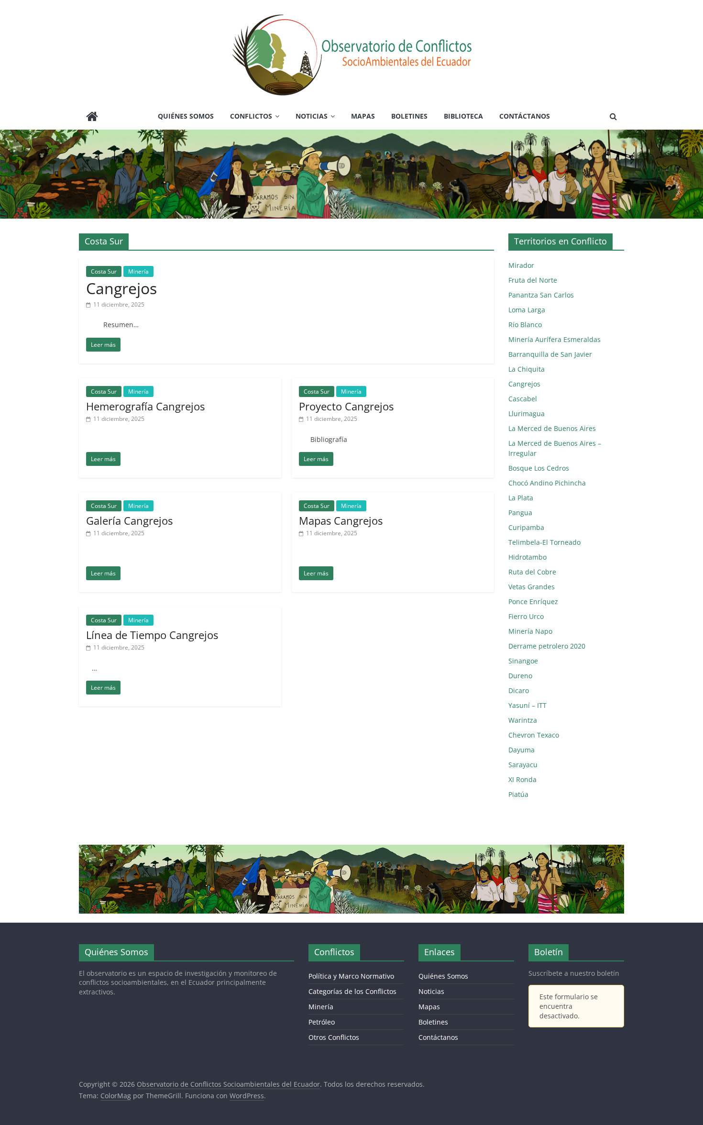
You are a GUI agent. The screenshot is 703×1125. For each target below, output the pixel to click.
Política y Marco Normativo (351, 976)
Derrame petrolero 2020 (546, 646)
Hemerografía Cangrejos (145, 406)
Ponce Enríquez (533, 601)
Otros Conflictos (333, 1037)
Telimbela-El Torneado (544, 542)
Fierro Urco (526, 616)
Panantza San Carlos (541, 294)
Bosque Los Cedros (538, 468)
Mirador (521, 265)
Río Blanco (525, 324)
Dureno (520, 675)
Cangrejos (121, 288)
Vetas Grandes (531, 586)
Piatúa (518, 794)
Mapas (363, 116)
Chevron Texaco (533, 734)
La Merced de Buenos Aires (552, 428)
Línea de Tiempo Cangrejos (152, 635)
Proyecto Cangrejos (346, 406)
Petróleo (321, 1021)
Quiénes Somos (186, 116)
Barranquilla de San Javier (550, 354)
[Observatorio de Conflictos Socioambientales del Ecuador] (92, 117)
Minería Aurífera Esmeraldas (554, 339)
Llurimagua (526, 413)
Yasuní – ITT (527, 705)
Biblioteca (463, 116)
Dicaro (518, 690)
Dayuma (521, 749)
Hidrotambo (527, 557)
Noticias (312, 116)
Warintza (522, 720)
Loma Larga (526, 309)
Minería (138, 271)
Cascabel (522, 398)
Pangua (520, 512)
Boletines (409, 116)
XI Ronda (522, 779)
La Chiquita (526, 369)
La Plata (520, 497)
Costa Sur (104, 271)
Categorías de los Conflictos (352, 991)
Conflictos (251, 116)
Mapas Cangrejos (341, 520)
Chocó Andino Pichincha (547, 482)
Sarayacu (523, 764)
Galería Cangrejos (129, 520)
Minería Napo (530, 631)
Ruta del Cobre (532, 571)
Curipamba (526, 527)
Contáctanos (524, 116)
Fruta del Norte (532, 280)
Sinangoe (523, 660)
